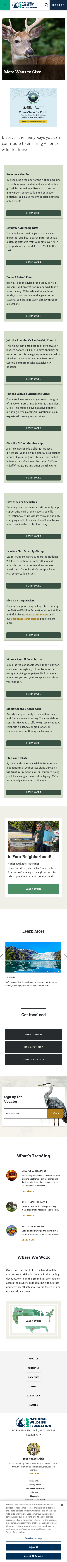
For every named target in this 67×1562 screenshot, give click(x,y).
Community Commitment (35, 1500)
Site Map (34, 1492)
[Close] (62, 1505)
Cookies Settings (33, 1538)
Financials (34, 1496)
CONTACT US (33, 1368)
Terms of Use (34, 1481)
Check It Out (28, 1239)
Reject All (33, 1547)
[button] (55, 1113)
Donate (58, 5)
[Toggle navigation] (5, 5)
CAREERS (33, 1405)
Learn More (33, 213)
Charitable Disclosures (35, 1489)
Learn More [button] (34, 889)
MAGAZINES (33, 1377)
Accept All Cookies (33, 1556)
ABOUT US (33, 1359)
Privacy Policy (35, 1485)
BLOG (33, 1386)
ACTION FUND (33, 1396)
